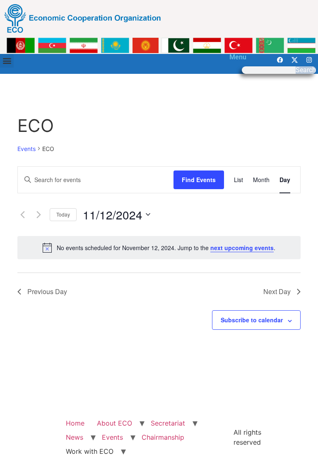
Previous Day (47, 291)
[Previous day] (22, 214)
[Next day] (38, 214)
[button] (7, 61)
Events (26, 148)
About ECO (114, 423)
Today (63, 214)
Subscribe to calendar (252, 320)
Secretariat (168, 423)
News (74, 437)
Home (75, 423)
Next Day (277, 291)
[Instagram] (309, 60)
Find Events (199, 179)
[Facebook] (280, 60)
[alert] (159, 247)
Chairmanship (163, 437)
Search (306, 70)
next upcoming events (242, 247)
